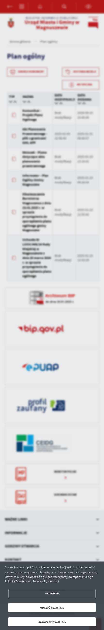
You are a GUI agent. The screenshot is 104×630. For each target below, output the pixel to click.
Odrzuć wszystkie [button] (52, 607)
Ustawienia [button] (52, 593)
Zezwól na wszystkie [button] (52, 621)
